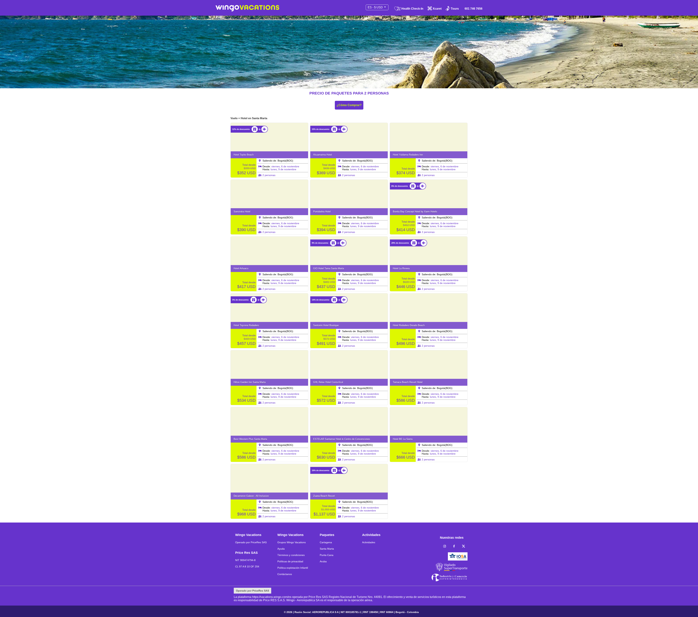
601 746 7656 (473, 9)
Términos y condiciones (291, 555)
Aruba (323, 561)
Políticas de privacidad (290, 561)
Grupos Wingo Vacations (291, 542)
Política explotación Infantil (292, 567)
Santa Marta (327, 548)
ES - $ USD (376, 7)
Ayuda (281, 548)
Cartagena (326, 542)
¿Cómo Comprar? (349, 105)
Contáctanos (284, 574)
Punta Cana (326, 555)
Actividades (368, 542)
